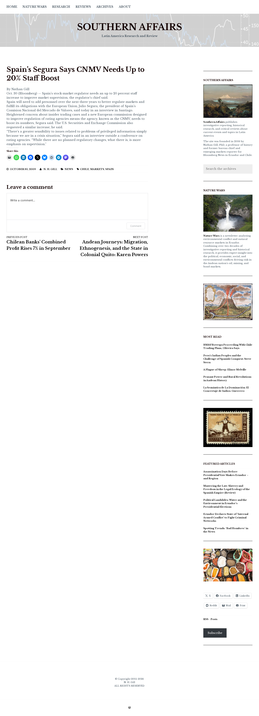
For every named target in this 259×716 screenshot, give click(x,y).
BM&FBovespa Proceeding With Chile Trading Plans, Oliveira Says (227, 346)
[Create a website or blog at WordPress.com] (129, 707)
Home (12, 6)
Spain (109, 169)
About (125, 6)
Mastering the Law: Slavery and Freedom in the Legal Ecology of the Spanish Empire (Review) (226, 489)
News (69, 169)
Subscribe (215, 633)
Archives (104, 6)
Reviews (83, 6)
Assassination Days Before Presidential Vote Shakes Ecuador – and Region (225, 475)
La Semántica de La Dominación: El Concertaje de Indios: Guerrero (226, 389)
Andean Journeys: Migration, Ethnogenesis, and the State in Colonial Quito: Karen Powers (114, 246)
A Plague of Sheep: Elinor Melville (224, 369)
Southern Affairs (129, 27)
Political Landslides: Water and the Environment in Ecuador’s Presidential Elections (225, 503)
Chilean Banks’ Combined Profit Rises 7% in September (38, 243)
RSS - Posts (210, 619)
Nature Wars (35, 6)
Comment (135, 225)
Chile (84, 169)
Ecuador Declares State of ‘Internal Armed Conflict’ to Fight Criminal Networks (225, 517)
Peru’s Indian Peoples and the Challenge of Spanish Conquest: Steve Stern (227, 359)
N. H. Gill (50, 169)
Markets (97, 169)
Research (61, 6)
